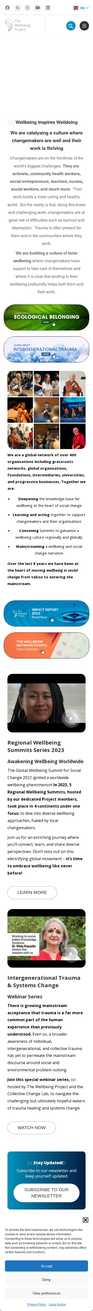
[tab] (84, 67)
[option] (46, 75)
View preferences (46, 1293)
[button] (85, 1219)
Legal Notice (57, 1304)
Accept (46, 1266)
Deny (46, 1280)
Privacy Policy (36, 1304)
